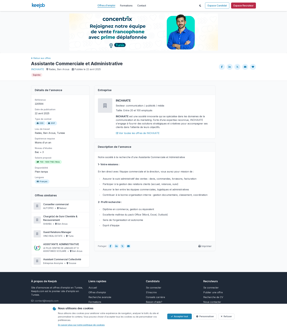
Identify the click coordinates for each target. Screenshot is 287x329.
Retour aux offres (42, 58)
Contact (141, 5)
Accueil (92, 287)
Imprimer (206, 246)
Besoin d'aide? (154, 301)
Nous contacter (212, 301)
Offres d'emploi (106, 5)
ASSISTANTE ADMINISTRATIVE (61, 244)
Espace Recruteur (243, 5)
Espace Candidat (217, 5)
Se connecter (153, 287)
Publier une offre (213, 292)
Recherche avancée (99, 297)
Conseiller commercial (56, 204)
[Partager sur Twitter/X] (237, 67)
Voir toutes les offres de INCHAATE (139, 133)
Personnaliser (206, 316)
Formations (126, 5)
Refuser (228, 316)
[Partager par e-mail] (245, 67)
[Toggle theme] (200, 5)
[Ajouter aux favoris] (253, 67)
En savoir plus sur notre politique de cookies (81, 325)
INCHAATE (37, 69)
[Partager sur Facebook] (222, 67)
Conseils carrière (155, 297)
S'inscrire (151, 292)
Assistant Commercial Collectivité (62, 259)
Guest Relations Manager (57, 232)
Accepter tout (181, 316)
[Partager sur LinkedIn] (230, 67)
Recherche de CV (213, 297)
